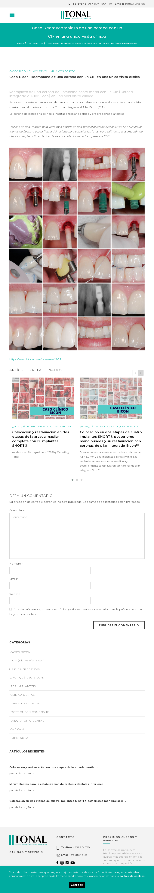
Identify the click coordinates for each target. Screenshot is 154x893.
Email (13, 578)
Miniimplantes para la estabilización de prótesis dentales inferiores (56, 783)
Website (14, 594)
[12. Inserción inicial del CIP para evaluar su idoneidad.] (128, 231)
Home (20, 43)
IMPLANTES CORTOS (62, 71)
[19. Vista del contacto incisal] (59, 299)
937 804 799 (75, 847)
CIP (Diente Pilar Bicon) (28, 660)
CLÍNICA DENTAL (39, 71)
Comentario (17, 510)
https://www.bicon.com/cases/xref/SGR (35, 359)
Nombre (16, 563)
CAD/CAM (17, 729)
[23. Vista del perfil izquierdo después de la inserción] (59, 333)
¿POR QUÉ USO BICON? (27, 426)
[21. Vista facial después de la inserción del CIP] (128, 299)
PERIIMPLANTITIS (23, 686)
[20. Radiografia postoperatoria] (94, 299)
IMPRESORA (19, 738)
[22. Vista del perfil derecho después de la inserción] (25, 333)
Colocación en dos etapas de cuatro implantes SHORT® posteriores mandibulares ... (67, 800)
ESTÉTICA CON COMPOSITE (29, 712)
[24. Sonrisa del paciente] (94, 333)
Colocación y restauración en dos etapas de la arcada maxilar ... (53, 767)
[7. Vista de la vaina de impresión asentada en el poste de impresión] (94, 198)
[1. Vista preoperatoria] (25, 164)
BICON (47, 426)
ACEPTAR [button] (77, 885)
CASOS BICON (35, 43)
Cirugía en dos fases (25, 669)
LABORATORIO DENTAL (27, 720)
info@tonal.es (74, 854)
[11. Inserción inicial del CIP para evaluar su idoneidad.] (94, 231)
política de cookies (132, 875)
